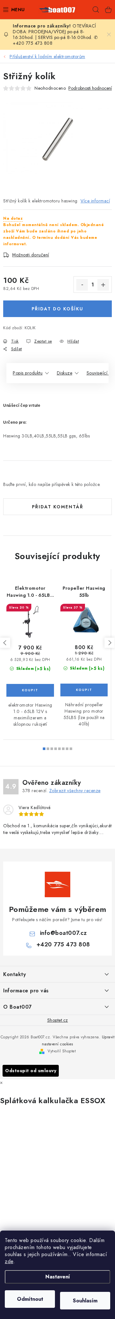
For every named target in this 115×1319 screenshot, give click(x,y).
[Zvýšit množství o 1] (103, 285)
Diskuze (65, 373)
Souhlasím (85, 1300)
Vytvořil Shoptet (62, 1051)
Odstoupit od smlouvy (30, 1070)
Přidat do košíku (57, 309)
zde (9, 1261)
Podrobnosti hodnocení (90, 88)
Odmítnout (30, 1299)
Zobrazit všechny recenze (75, 790)
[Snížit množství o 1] (82, 285)
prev (5, 643)
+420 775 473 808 (63, 944)
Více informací (95, 201)
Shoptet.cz (57, 1020)
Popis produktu (27, 373)
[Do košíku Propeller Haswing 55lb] (84, 690)
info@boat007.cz (63, 933)
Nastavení (57, 1276)
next (109, 643)
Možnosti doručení (30, 255)
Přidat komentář (57, 507)
